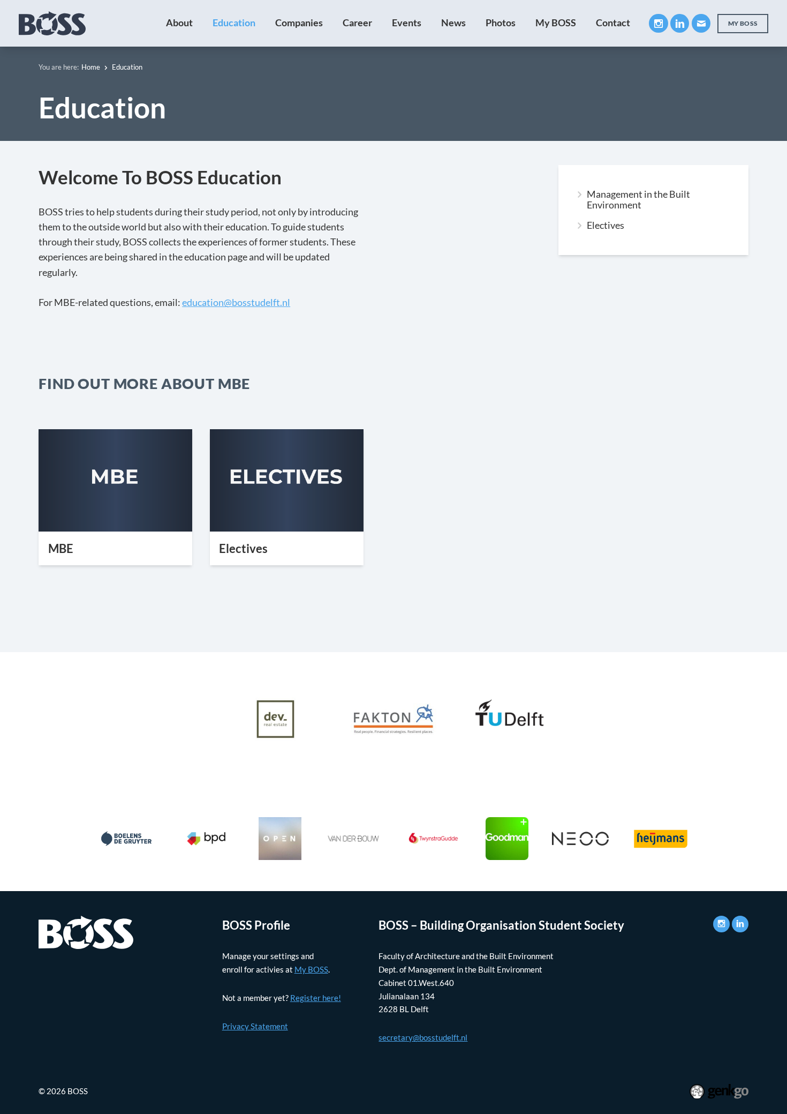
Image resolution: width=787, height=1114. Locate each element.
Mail (701, 23)
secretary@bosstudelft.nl (423, 1037)
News (453, 22)
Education (234, 22)
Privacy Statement (255, 1026)
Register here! (315, 998)
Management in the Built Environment (638, 200)
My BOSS (555, 22)
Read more (115, 497)
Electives (605, 225)
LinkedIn (679, 23)
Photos (501, 22)
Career (357, 22)
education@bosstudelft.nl (236, 302)
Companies (299, 22)
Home (90, 67)
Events (406, 22)
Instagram (658, 23)
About (179, 22)
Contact (613, 22)
